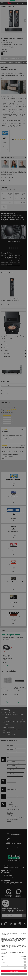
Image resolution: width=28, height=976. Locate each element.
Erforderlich (3, 956)
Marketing (3, 962)
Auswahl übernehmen (14, 974)
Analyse (2, 959)
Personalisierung (4, 965)
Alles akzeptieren (14, 971)
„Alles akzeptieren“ (4, 944)
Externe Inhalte (4, 968)
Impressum (3, 953)
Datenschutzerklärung (17, 952)
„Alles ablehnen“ (6, 939)
